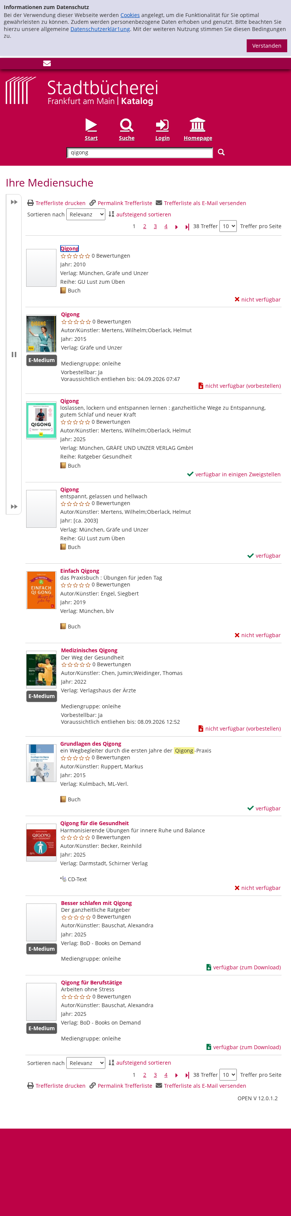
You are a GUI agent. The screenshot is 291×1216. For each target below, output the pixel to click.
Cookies (130, 15)
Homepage (198, 138)
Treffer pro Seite (261, 226)
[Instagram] (22, 64)
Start (91, 138)
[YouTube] (34, 64)
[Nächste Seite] (176, 226)
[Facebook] (9, 64)
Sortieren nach (46, 214)
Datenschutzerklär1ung (100, 29)
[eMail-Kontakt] (47, 64)
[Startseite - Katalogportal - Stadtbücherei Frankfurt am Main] (81, 90)
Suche (127, 138)
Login (162, 138)
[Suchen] (221, 152)
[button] (13, 354)
